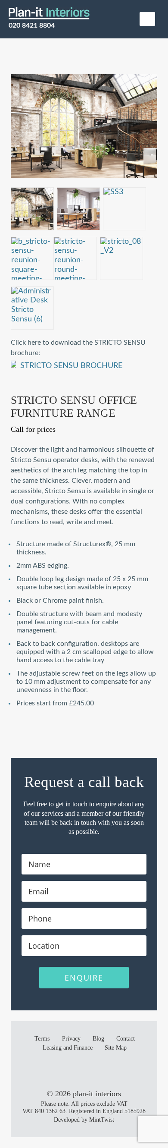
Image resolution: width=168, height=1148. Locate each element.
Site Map (116, 1047)
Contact (125, 1038)
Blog (98, 1038)
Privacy (71, 1038)
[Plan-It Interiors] (49, 13)
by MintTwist (97, 1120)
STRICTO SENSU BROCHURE (71, 366)
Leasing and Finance (68, 1047)
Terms (42, 1038)
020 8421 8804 (32, 25)
